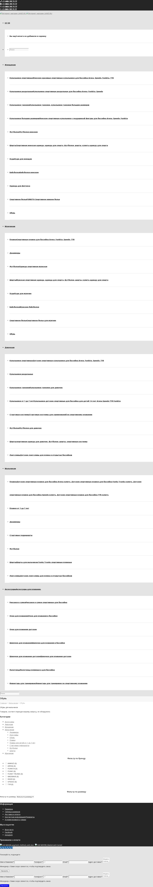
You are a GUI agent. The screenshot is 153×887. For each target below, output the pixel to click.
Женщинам (9, 727)
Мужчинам (9, 753)
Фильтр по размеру (8, 797)
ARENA (12, 766)
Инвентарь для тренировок (48, 683)
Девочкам (9, 724)
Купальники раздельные (56, 91)
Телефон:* (38, 862)
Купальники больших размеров (69, 118)
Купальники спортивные (62, 78)
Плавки (42, 239)
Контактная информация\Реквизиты (20, 817)
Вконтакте (9, 829)
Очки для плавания (33, 616)
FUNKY (12, 771)
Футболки (24, 132)
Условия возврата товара (15, 819)
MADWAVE (13, 776)
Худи (21, 159)
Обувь (12, 213)
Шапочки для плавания (37, 643)
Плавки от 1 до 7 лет (19, 508)
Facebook (8, 832)
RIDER (11, 779)
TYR (10, 784)
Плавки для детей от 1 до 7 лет (22, 743)
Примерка (9, 809)
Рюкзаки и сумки (38, 602)
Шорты (59, 145)
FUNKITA (12, 768)
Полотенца (32, 670)
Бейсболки (24, 172)
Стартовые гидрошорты (21, 535)
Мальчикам (13, 703)
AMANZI (12, 763)
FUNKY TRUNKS (15, 774)
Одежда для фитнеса (20, 186)
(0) (7, 23)
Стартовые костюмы (51, 414)
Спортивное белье (35, 199)
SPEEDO (12, 782)
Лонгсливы (41, 455)
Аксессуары (9, 722)
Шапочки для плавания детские (40, 656)
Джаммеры (15, 253)
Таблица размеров (12, 812)
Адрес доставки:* (95, 862)
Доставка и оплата (12, 814)
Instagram (9, 835)
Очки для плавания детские (23, 629)
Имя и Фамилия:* (7, 862)
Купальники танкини (49, 105)
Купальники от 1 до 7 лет (65, 401)
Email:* (65, 862)
